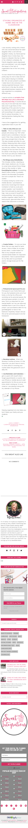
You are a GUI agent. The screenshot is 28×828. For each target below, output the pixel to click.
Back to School (6, 633)
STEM (9, 639)
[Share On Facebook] (12, 430)
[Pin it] (19, 430)
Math (19, 636)
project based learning (9, 651)
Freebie (15, 633)
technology (5, 654)
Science (14, 639)
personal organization (17, 425)
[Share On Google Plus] (16, 430)
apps (14, 642)
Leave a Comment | (14, 423)
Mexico (3, 639)
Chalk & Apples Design (21, 821)
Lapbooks (4, 636)
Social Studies (6, 642)
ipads (17, 645)
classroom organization (11, 424)
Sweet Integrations (12, 820)
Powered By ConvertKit (14, 610)
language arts (6, 648)
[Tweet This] (8, 430)
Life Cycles (13, 636)
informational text (7, 645)
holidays (20, 642)
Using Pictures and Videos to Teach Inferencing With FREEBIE (16, 679)
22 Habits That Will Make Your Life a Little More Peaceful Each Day (13, 99)
